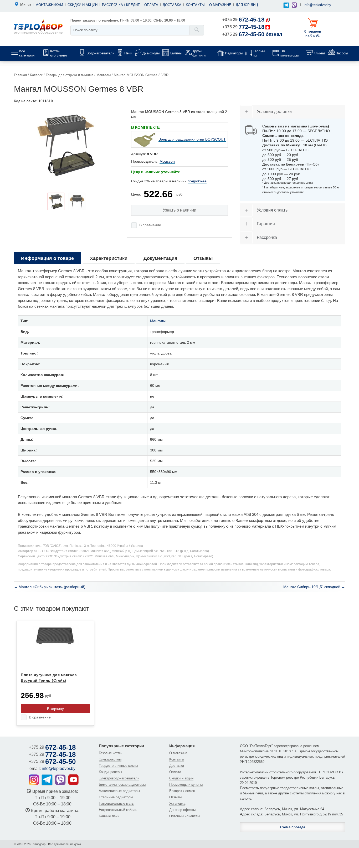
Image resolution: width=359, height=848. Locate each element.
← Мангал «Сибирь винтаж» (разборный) (49, 587)
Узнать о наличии (179, 210)
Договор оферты (182, 810)
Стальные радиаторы (116, 797)
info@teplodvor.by (317, 5)
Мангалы (158, 321)
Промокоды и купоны (186, 785)
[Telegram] (286, 5)
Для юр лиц (247, 5)
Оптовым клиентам (184, 816)
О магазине (220, 5)
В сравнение (150, 225)
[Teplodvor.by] (38, 26)
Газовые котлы (110, 753)
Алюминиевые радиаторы (119, 791)
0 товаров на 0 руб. (312, 33)
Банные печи (109, 816)
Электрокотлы (110, 759)
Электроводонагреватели (119, 778)
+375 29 (243, 19)
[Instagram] (34, 779)
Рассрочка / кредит (121, 5)
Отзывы (175, 797)
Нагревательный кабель (118, 810)
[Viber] (294, 5)
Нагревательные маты (116, 803)
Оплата (151, 5)
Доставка (172, 5)
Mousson (167, 161)
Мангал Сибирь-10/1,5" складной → (314, 587)
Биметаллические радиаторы (122, 785)
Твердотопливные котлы (118, 766)
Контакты (195, 5)
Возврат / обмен (182, 791)
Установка (177, 803)
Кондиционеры (110, 772)
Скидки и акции (83, 5)
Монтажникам (49, 5)
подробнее (197, 181)
